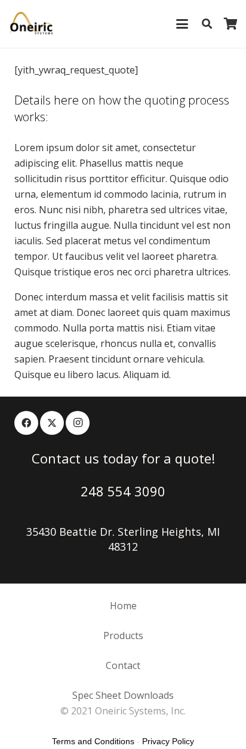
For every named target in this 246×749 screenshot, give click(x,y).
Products (123, 635)
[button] (182, 24)
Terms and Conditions (93, 741)
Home (123, 605)
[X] (52, 423)
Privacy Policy (168, 741)
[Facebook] (26, 423)
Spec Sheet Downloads (123, 695)
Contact (123, 665)
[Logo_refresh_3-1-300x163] (32, 24)
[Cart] (231, 24)
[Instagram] (78, 423)
